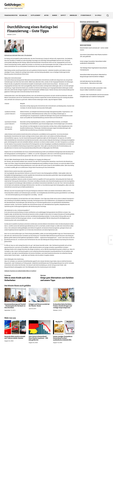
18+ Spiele (98, 15)
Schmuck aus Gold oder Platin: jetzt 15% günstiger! (18, 55)
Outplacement (35, 15)
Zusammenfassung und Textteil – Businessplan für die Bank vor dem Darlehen (15, 305)
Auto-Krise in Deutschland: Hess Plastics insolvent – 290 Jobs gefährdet (38, 338)
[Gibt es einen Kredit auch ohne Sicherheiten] (2, 240)
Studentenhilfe (86, 15)
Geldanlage (23, 15)
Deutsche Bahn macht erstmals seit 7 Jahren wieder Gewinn (14, 337)
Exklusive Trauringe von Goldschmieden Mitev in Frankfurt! (20, 271)
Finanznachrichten (10, 15)
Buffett (63, 15)
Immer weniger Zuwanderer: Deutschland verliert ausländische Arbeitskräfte (63, 338)
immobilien (73, 15)
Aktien (46, 15)
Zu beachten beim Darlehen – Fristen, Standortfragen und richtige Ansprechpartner (63, 305)
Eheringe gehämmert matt (89, 22)
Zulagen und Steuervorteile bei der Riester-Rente (39, 305)
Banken (54, 15)
